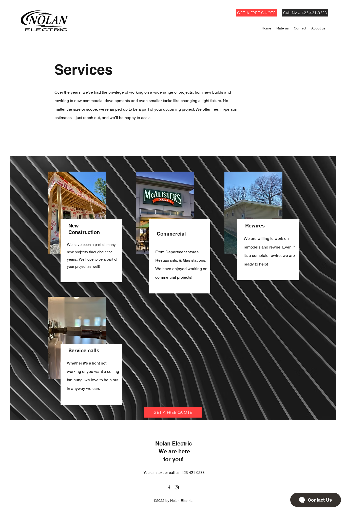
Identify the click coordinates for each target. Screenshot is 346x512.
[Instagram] (176, 487)
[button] (318, 28)
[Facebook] (169, 487)
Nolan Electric (173, 443)
